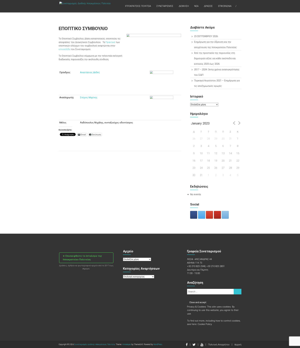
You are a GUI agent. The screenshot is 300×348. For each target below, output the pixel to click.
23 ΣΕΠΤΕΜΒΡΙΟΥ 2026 (206, 36)
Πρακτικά (110, 42)
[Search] (237, 291)
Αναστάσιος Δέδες (90, 72)
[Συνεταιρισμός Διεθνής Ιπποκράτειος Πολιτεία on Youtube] (217, 215)
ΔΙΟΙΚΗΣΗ (184, 6)
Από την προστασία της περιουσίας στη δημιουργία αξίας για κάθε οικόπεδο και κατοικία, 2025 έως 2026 (215, 58)
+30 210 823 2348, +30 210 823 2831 (206, 266)
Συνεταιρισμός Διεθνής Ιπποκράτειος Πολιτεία (94, 344)
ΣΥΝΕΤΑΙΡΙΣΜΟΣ (164, 6)
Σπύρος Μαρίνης (88, 97)
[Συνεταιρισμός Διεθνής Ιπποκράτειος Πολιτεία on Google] (209, 215)
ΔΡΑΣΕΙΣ (208, 6)
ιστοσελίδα (65, 49)
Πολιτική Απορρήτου (219, 344)
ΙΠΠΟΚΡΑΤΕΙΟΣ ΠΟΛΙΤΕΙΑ (138, 6)
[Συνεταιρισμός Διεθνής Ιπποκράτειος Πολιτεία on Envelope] (225, 215)
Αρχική (237, 344)
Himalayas (126, 344)
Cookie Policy (205, 324)
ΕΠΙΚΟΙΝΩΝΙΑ (224, 6)
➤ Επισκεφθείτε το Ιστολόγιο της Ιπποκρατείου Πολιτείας (82, 258)
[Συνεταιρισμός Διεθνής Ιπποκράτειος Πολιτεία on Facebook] (193, 215)
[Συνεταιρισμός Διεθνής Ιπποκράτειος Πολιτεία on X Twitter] (201, 215)
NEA (196, 6)
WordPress (157, 344)
